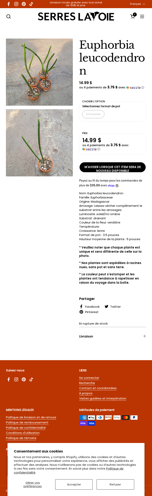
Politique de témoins (21, 438)
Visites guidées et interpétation (102, 398)
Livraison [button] (86, 336)
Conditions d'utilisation (23, 433)
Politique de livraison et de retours (31, 417)
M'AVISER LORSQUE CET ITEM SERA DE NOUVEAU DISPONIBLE (113, 168)
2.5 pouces (93, 114)
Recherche (87, 383)
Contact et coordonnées (98, 388)
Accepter (74, 484)
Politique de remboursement (27, 422)
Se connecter (89, 378)
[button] (8, 16)
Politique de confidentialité (26, 427)
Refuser (115, 484)
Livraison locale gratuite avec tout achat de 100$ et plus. (76, 4)
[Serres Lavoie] (76, 16)
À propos (85, 393)
